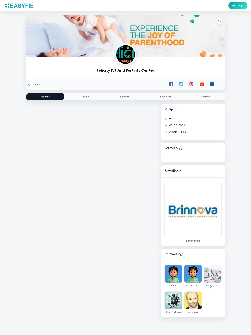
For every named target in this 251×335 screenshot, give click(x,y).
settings (219, 21)
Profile (85, 96)
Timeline (45, 96)
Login (238, 5)
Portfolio (206, 96)
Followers (165, 96)
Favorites (125, 96)
